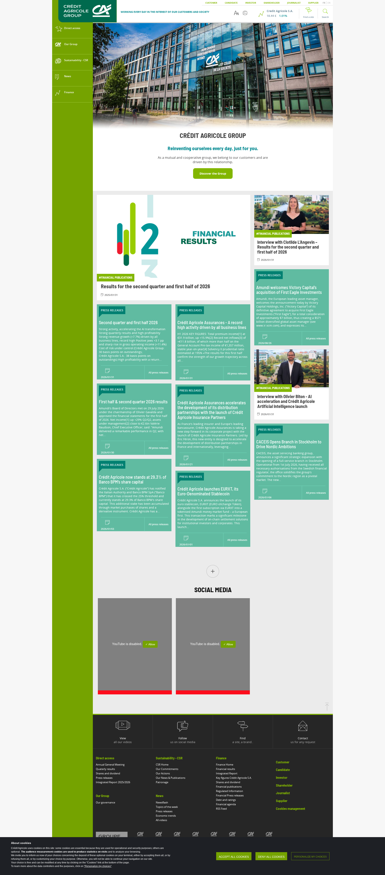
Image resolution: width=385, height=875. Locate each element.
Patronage (162, 782)
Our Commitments (167, 769)
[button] (212, 572)
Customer (211, 2)
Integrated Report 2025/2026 (113, 782)
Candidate (231, 2)
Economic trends (166, 815)
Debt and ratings (226, 800)
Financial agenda (226, 804)
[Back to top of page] (327, 709)
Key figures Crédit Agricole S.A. (234, 778)
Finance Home (224, 764)
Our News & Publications (170, 778)
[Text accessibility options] (236, 13)
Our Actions (163, 773)
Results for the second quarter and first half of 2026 (155, 286)
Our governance (105, 802)
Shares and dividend (108, 773)
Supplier (313, 2)
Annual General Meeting (110, 764)
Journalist (294, 2)
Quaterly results (105, 769)
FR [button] (324, 2)
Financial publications (229, 786)
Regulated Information (229, 791)
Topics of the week (167, 807)
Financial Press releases (230, 795)
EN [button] (328, 2)
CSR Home (162, 764)
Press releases (104, 778)
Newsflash (162, 802)
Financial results (225, 769)
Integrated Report (226, 773)
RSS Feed (221, 808)
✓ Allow (150, 644)
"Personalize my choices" (97, 866)
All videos (161, 820)
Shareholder (272, 2)
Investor (250, 2)
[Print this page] (245, 13)
